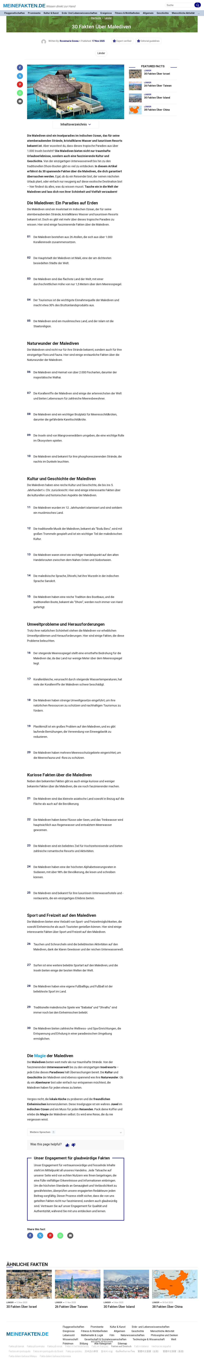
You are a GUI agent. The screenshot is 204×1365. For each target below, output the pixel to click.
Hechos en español (161, 1346)
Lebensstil (69, 1335)
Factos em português (19, 1351)
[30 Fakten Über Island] (135, 98)
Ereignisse (106, 13)
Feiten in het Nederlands (77, 1346)
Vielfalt (96, 191)
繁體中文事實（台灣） (149, 1351)
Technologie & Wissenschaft (149, 1339)
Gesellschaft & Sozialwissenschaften (105, 1339)
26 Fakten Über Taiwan (157, 85)
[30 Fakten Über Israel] (135, 74)
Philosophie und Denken (164, 1335)
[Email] (20, 101)
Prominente (34, 13)
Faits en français (100, 1346)
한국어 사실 (107, 1351)
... (199, 13)
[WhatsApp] (20, 93)
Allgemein (148, 13)
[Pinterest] (20, 84)
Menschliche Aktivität (183, 13)
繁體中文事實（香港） (174, 1351)
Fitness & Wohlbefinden (127, 13)
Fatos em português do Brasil (48, 1351)
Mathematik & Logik (92, 1335)
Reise (96, 1114)
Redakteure (100, 1190)
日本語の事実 (91, 1351)
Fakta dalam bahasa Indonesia (55, 1356)
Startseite (96, 18)
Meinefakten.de (24, 5)
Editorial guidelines (150, 41)
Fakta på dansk (16, 1346)
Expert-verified (124, 41)
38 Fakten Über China (157, 109)
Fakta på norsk (54, 1346)
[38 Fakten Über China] (135, 110)
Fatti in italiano (141, 1346)
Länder (108, 18)
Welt (173, 1339)
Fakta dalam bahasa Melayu (23, 1356)
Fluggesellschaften (14, 13)
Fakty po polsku (74, 1351)
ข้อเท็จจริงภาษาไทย (125, 1351)
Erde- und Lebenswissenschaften (79, 13)
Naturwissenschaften (132, 1335)
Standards (62, 1185)
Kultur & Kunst (51, 13)
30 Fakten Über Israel (157, 73)
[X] (20, 76)
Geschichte (163, 13)
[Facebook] (20, 68)
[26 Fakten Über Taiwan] (135, 86)
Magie (40, 1055)
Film (111, 1335)
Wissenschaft (70, 1339)
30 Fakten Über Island (157, 97)
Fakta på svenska (35, 1346)
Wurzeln (93, 576)
